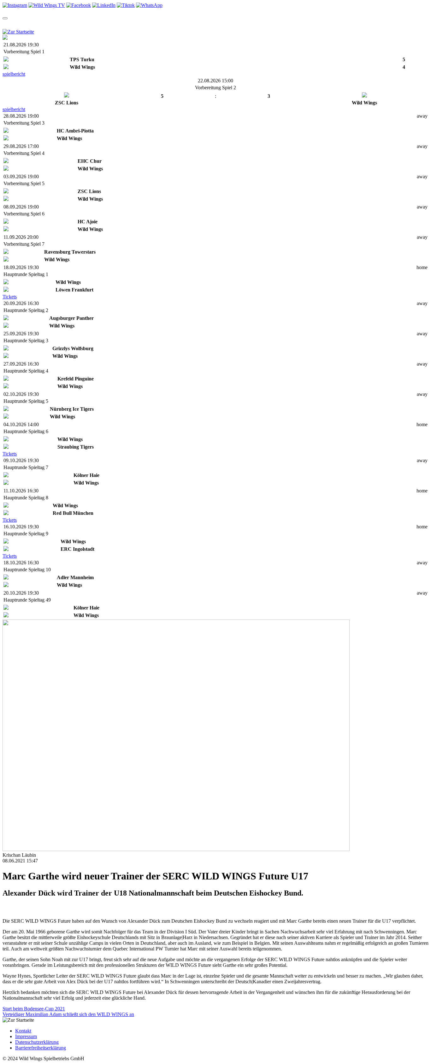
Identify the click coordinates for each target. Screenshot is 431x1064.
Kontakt (23, 1030)
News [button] (87, 24)
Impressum (26, 1036)
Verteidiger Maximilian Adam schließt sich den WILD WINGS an (68, 1014)
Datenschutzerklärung (37, 1042)
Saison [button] (34, 24)
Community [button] (168, 24)
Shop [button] (137, 24)
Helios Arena (221, 24)
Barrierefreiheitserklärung (40, 1047)
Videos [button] (112, 24)
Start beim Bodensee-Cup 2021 (34, 1008)
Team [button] (9, 24)
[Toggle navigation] (5, 18)
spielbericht (14, 74)
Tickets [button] (61, 24)
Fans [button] (247, 24)
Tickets (10, 296)
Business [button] (273, 24)
